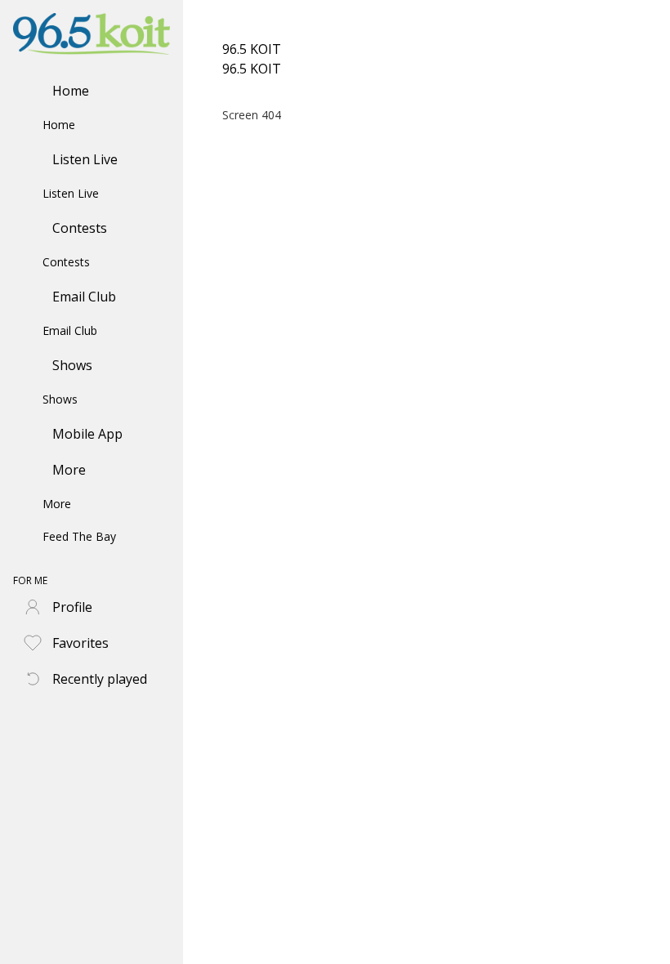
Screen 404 (251, 115)
